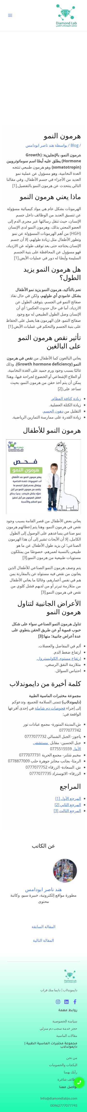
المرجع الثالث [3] (67, 810)
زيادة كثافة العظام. (66, 398)
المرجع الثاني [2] (68, 804)
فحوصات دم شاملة (50, 708)
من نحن (71, 1058)
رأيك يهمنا (70, 1072)
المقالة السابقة (43, 926)
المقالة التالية (43, 940)
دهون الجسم (53, 411)
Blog (75, 145)
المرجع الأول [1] (68, 798)
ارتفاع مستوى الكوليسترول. (58, 658)
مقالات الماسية (66, 1035)
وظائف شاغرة (67, 1079)
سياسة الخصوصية (64, 1021)
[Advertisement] (43, 77)
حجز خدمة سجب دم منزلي (58, 1028)
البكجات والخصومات (63, 1065)
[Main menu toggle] (10, 15)
